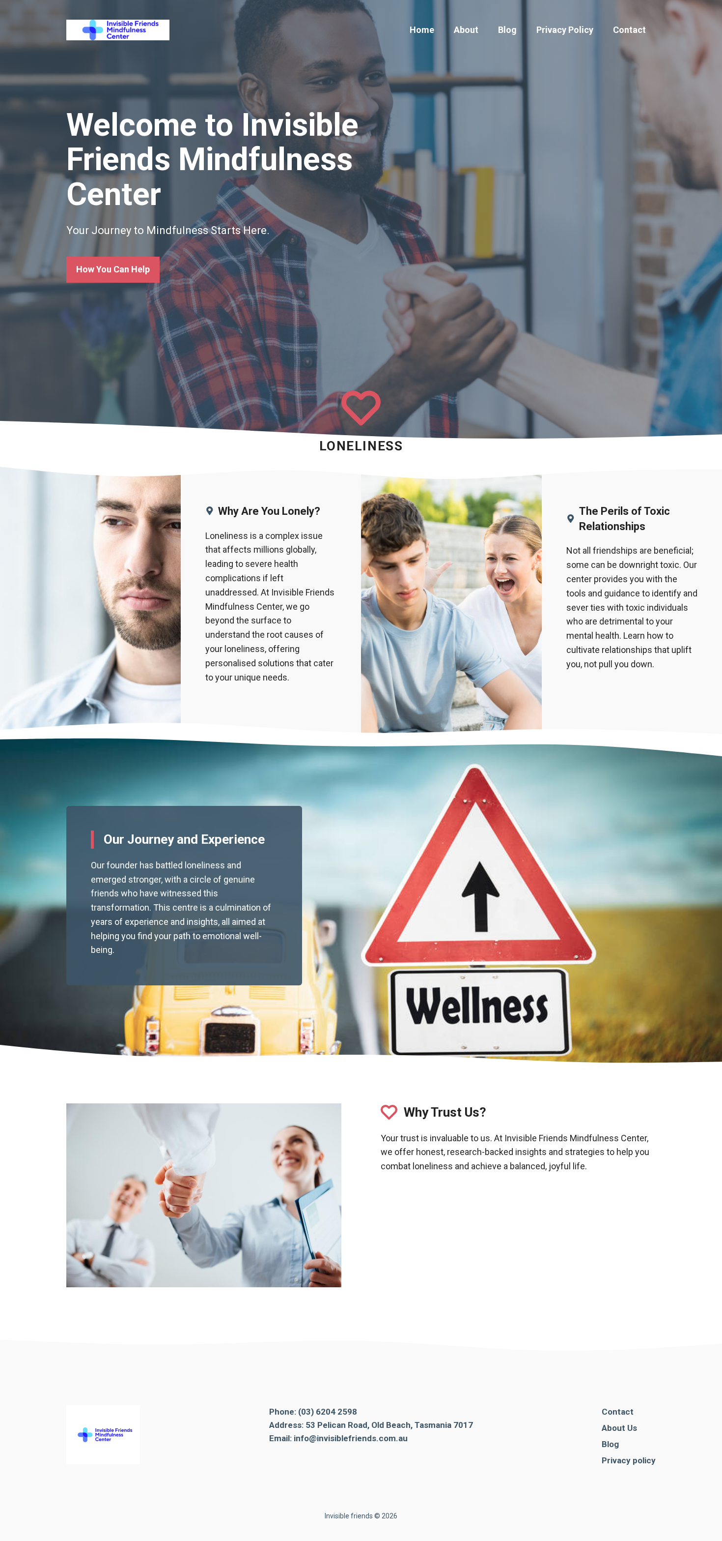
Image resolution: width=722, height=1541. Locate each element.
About (466, 30)
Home (422, 30)
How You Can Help (113, 269)
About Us (619, 1428)
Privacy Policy (564, 30)
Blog (507, 30)
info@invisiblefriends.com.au (351, 1438)
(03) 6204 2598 (327, 1412)
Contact (629, 30)
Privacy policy (629, 1460)
